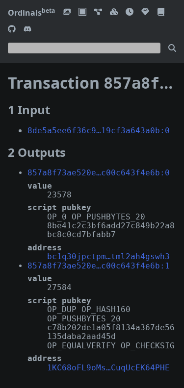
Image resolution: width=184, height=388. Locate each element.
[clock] (129, 12)
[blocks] (114, 12)
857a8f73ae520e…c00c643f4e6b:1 (98, 265)
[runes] (82, 12)
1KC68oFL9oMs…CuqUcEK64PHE (108, 367)
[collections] (98, 12)
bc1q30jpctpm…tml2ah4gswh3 (108, 256)
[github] (12, 29)
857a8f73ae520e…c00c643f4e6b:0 (98, 172)
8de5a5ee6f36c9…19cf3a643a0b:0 (98, 130)
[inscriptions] (67, 12)
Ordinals (31, 12)
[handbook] (161, 12)
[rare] (145, 12)
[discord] (27, 29)
